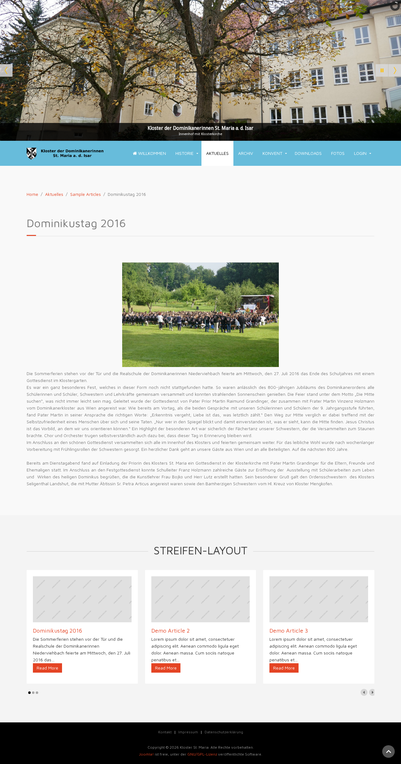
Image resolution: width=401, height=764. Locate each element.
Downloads (308, 153)
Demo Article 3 (288, 630)
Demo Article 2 (170, 630)
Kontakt (165, 732)
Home (32, 194)
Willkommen (151, 153)
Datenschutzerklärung (224, 732)
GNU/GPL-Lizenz (202, 754)
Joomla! (146, 754)
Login (360, 153)
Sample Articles (85, 194)
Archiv (245, 153)
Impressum (188, 732)
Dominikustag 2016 (57, 630)
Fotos (338, 153)
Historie (184, 153)
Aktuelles (217, 153)
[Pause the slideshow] (382, 70)
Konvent (272, 153)
